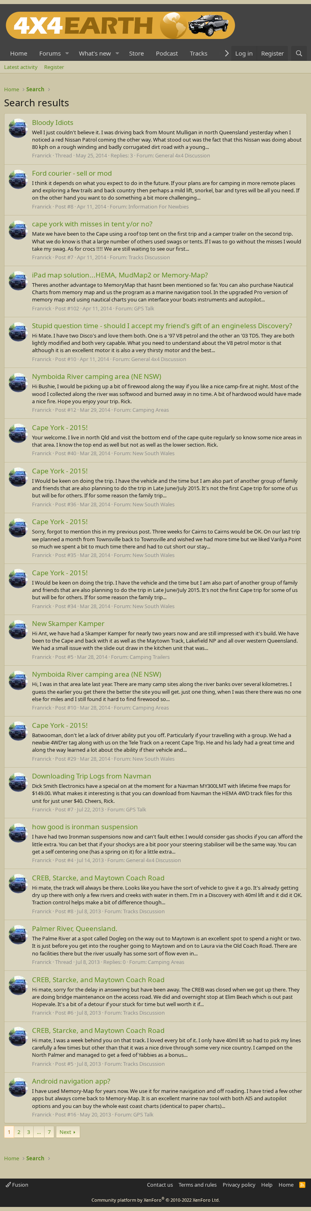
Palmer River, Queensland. (74, 928)
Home (18, 53)
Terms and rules (198, 1184)
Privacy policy (239, 1184)
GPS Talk (144, 308)
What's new (95, 53)
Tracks (198, 53)
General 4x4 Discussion (182, 155)
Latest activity (21, 67)
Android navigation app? (71, 1081)
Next (65, 1132)
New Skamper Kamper (68, 623)
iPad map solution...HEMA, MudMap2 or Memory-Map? (120, 275)
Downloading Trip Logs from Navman (91, 776)
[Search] (299, 53)
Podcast (167, 53)
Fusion (19, 1184)
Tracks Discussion (149, 257)
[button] (67, 53)
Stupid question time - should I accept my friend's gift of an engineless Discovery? (162, 325)
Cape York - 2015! (60, 427)
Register (54, 67)
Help (267, 1184)
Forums (50, 53)
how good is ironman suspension (85, 826)
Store (136, 53)
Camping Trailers (150, 656)
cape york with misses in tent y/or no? (92, 223)
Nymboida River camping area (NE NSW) (96, 376)
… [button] (39, 1132)
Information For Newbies (158, 206)
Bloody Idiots (52, 122)
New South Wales (153, 453)
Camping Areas (150, 409)
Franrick (41, 155)
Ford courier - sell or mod (72, 173)
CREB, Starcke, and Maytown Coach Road (98, 877)
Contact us (160, 1184)
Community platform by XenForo (156, 1200)
